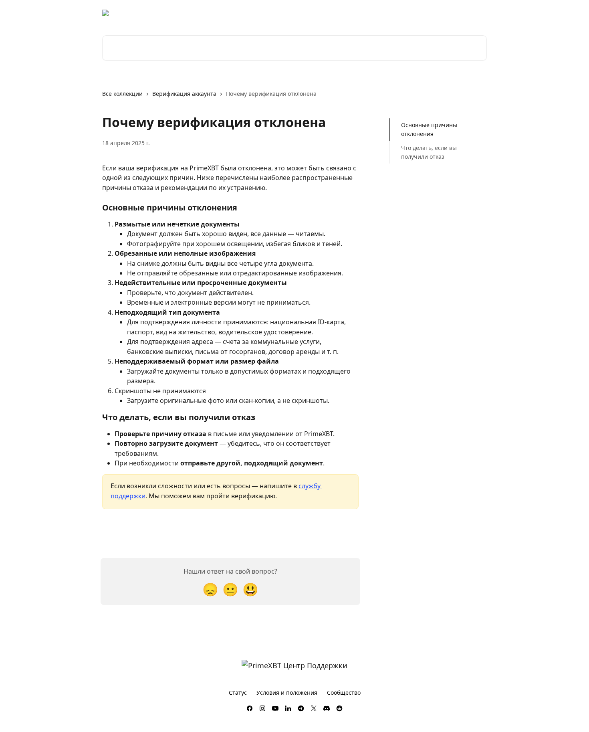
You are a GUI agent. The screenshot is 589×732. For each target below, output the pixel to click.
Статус (238, 692)
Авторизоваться (342, 13)
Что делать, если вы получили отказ (429, 152)
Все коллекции (122, 93)
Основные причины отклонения (429, 129)
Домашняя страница (278, 13)
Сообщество (344, 692)
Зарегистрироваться (406, 13)
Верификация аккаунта (184, 93)
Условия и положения (286, 692)
